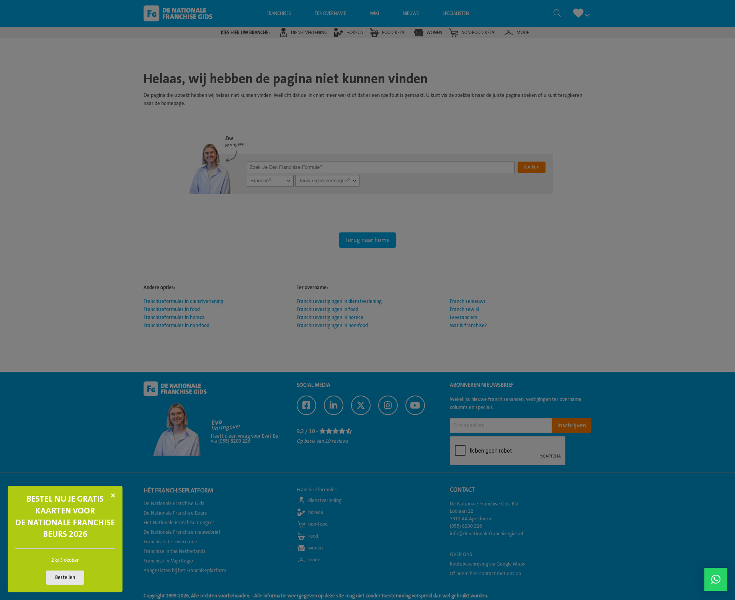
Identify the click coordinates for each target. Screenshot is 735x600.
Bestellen (65, 577)
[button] (715, 579)
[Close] (113, 495)
